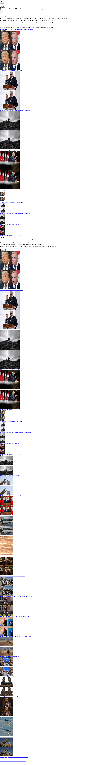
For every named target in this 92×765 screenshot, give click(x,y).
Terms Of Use (14, 761)
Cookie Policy (23, 761)
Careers (10, 761)
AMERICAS (2, 6)
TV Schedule (2, 761)
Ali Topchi (6, 16)
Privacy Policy (18, 761)
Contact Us (7, 761)
